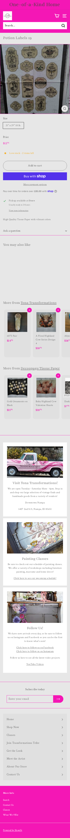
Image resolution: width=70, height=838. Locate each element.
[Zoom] (64, 108)
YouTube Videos (35, 664)
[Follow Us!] (35, 607)
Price (6, 137)
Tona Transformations (39, 302)
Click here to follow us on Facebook (35, 647)
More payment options (35, 184)
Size (5, 118)
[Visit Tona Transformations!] (35, 462)
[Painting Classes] (35, 538)
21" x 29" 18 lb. (13, 125)
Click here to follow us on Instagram (35, 651)
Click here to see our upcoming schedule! (35, 578)
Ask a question (11, 231)
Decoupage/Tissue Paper (40, 368)
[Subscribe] (56, 825)
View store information (18, 210)
